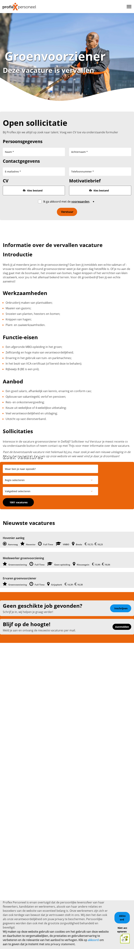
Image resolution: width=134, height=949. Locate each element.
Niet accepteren (122, 929)
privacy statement (63, 944)
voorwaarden (80, 201)
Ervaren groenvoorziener (19, 578)
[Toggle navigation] (129, 6)
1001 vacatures (19, 502)
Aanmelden (122, 626)
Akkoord (122, 917)
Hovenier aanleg (13, 538)
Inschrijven (121, 608)
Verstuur (67, 212)
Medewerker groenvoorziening (23, 558)
